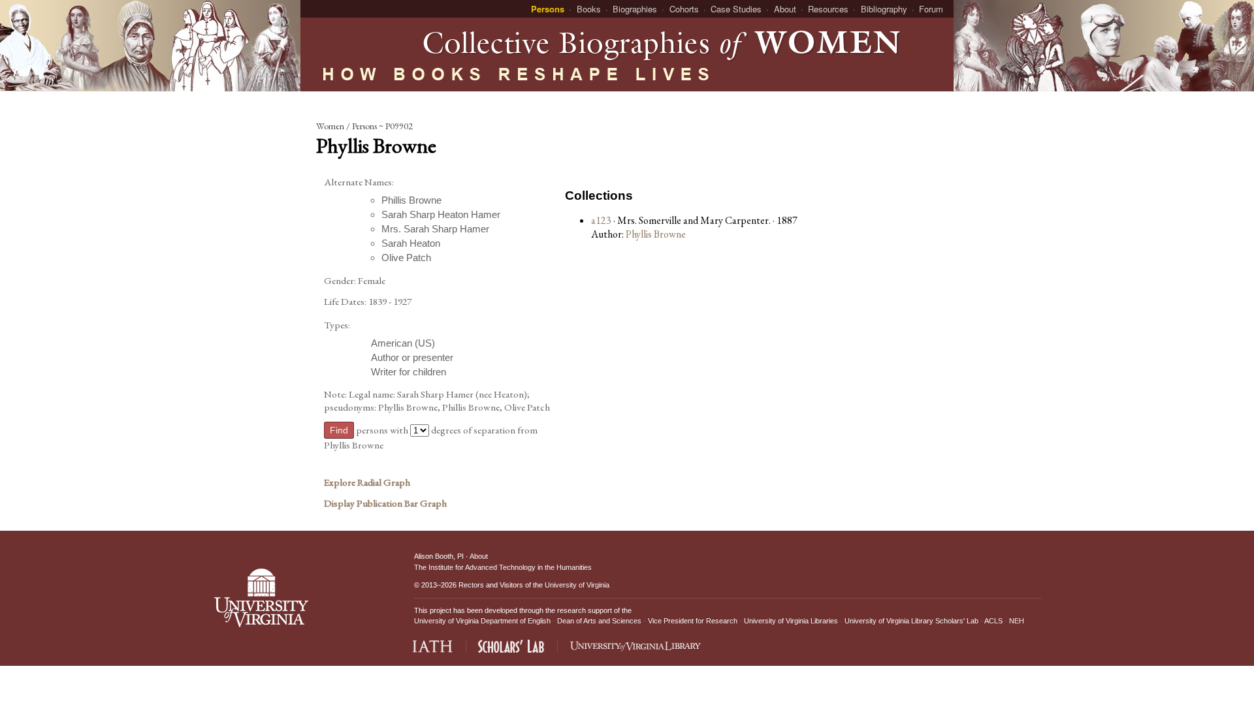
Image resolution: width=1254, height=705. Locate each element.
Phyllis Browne (656, 234)
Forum (931, 9)
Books (589, 9)
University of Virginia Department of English (482, 621)
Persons (547, 9)
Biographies (635, 9)
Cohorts (684, 9)
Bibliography (884, 9)
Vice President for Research (692, 621)
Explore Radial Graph (367, 482)
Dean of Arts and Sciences (599, 621)
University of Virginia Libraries (791, 621)
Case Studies (736, 9)
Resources (828, 9)
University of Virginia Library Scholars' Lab (911, 621)
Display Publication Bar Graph (385, 503)
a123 (601, 220)
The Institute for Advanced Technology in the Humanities (503, 567)
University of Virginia (577, 585)
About (785, 9)
